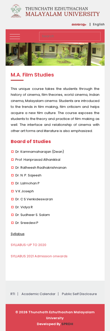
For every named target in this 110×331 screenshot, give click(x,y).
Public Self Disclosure (79, 293)
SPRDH (67, 323)
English (99, 24)
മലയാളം (79, 24)
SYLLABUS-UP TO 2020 (28, 244)
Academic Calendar (38, 293)
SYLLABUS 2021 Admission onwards (39, 256)
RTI (12, 293)
